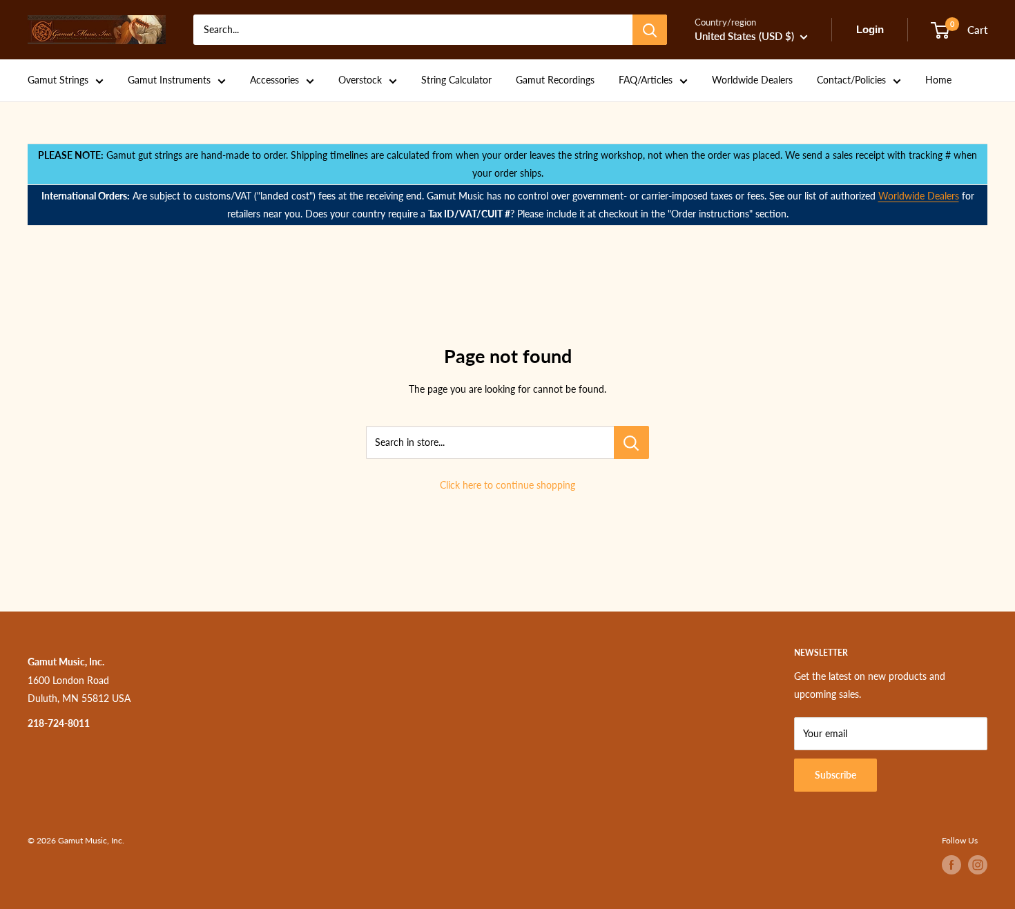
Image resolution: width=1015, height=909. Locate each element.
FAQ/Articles (646, 80)
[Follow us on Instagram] (977, 864)
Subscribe (835, 775)
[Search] (649, 29)
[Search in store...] (631, 442)
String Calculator (456, 80)
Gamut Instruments (169, 80)
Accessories (274, 80)
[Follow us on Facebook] (951, 864)
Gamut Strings (58, 80)
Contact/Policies (851, 80)
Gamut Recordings (555, 80)
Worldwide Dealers (752, 80)
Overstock (360, 80)
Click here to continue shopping (507, 485)
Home (938, 80)
